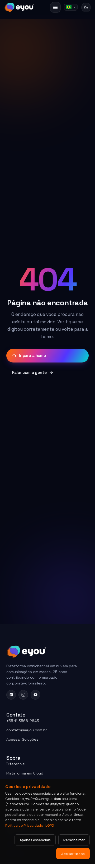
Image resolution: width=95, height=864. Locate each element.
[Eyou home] (19, 7)
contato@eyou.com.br (26, 730)
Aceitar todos (73, 853)
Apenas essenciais (35, 840)
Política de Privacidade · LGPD (29, 825)
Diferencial (15, 764)
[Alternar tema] (86, 7)
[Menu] (55, 7)
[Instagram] (23, 695)
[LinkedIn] (11, 695)
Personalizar (74, 840)
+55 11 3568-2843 (22, 720)
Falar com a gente (29, 372)
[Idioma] (71, 7)
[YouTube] (35, 695)
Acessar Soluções (22, 739)
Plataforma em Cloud (24, 773)
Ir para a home (32, 355)
